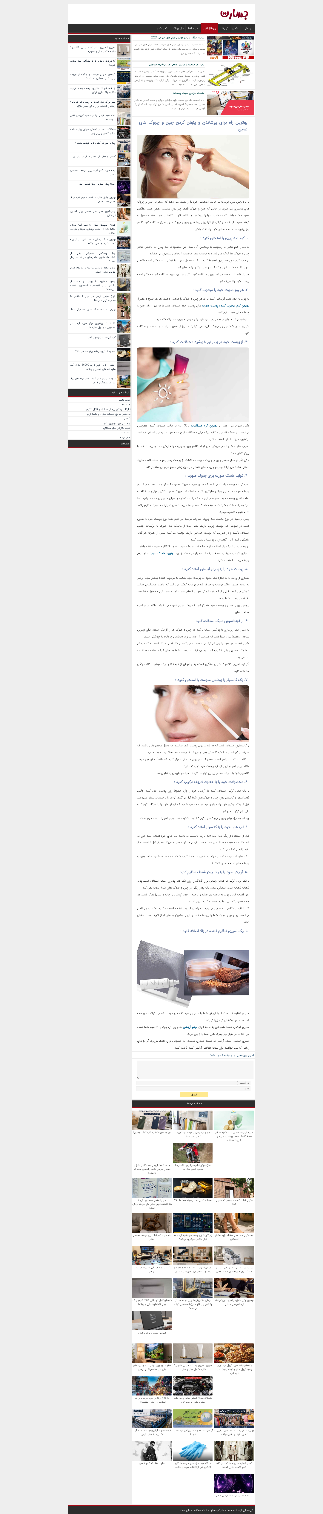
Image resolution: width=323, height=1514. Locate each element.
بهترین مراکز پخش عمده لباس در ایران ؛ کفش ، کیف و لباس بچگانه (234, 1432)
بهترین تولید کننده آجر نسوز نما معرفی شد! (234, 1202)
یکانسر (127, 419)
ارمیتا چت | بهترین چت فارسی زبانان (234, 1496)
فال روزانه (178, 28)
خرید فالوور (124, 400)
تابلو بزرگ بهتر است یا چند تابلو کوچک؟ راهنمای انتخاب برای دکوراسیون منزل (193, 1270)
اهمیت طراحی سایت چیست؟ (188, 93)
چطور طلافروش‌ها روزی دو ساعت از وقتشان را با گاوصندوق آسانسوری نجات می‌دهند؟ (193, 1304)
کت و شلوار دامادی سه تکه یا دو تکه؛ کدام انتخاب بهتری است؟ (234, 1465)
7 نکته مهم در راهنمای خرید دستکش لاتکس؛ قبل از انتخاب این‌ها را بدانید (193, 1465)
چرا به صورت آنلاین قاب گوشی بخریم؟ (152, 1133)
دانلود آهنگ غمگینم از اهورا (152, 1463)
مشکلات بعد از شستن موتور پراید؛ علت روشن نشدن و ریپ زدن (193, 1400)
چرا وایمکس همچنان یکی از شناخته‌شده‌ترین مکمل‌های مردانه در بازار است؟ (152, 1204)
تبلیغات (224, 28)
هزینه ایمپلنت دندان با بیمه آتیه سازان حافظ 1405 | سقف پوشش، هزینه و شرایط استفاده (234, 1136)
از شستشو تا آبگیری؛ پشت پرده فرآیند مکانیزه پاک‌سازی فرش (152, 1432)
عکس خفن (162, 28)
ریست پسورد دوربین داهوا (116, 423)
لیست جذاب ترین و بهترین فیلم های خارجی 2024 (177, 38)
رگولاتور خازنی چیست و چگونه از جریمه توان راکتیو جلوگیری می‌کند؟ (193, 1237)
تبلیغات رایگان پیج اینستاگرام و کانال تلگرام (108, 409)
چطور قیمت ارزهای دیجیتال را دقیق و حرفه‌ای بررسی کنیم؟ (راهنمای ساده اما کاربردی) (152, 1169)
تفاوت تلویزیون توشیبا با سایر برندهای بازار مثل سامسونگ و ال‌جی (152, 1367)
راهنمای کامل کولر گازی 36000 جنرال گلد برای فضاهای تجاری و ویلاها (152, 1302)
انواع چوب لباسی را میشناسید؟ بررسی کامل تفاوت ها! (193, 1134)
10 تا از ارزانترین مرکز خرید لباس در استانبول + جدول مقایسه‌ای (152, 1400)
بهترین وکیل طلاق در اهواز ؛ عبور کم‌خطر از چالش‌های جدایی (234, 1302)
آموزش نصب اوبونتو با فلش (152, 1333)
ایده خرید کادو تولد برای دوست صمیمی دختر (152, 1237)
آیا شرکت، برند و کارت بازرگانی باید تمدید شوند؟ (193, 1432)
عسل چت (125, 437)
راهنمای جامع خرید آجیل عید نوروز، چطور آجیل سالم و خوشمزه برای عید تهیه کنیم (234, 1369)
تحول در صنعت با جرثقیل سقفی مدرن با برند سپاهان (176, 65)
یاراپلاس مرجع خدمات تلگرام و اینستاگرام (108, 414)
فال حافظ (193, 28)
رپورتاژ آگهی (209, 28)
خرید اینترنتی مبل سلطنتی (116, 428)
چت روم (126, 405)
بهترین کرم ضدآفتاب (204, 425)
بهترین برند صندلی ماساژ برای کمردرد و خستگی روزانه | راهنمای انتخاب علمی (234, 1270)
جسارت (247, 28)
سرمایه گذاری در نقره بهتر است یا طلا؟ (193, 1200)
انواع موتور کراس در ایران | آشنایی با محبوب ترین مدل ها (193, 1167)
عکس (235, 28)
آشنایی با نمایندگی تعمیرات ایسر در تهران (152, 1270)
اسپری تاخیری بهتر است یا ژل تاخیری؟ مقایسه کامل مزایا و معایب (193, 1367)
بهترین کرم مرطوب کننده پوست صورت (225, 305)
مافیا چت (125, 433)
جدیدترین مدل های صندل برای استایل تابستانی (234, 1237)
